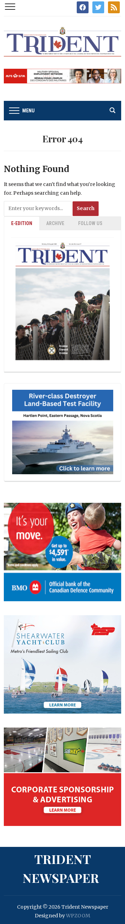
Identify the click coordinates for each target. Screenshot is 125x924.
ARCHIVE (55, 223)
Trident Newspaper (61, 868)
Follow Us (90, 223)
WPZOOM (78, 915)
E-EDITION (21, 223)
